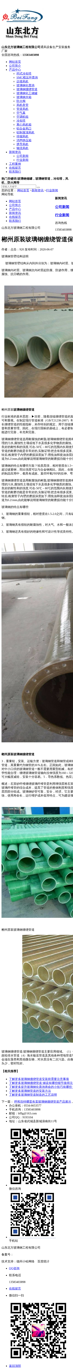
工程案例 (15, 163)
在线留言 (15, 167)
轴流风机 (22, 148)
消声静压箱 (23, 140)
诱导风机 (22, 144)
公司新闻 (22, 156)
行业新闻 (22, 159)
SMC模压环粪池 (27, 77)
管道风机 (22, 108)
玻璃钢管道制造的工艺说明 (33, 1094)
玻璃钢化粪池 (25, 85)
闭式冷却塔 (23, 73)
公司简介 (15, 65)
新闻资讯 (15, 152)
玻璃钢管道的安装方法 (30, 1090)
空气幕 (20, 112)
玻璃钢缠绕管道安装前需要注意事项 (39, 1079)
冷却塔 (20, 120)
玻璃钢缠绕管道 (26, 89)
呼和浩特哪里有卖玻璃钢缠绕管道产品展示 (42, 1101)
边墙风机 (22, 81)
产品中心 (15, 69)
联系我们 (15, 171)
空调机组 (22, 116)
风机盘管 (22, 105)
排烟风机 (22, 136)
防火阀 (20, 101)
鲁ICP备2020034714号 (27, 1254)
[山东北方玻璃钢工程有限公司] (22, 43)
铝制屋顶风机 (25, 132)
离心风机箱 (23, 124)
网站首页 (15, 61)
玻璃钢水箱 (23, 97)
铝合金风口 (23, 128)
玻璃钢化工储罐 (26, 93)
